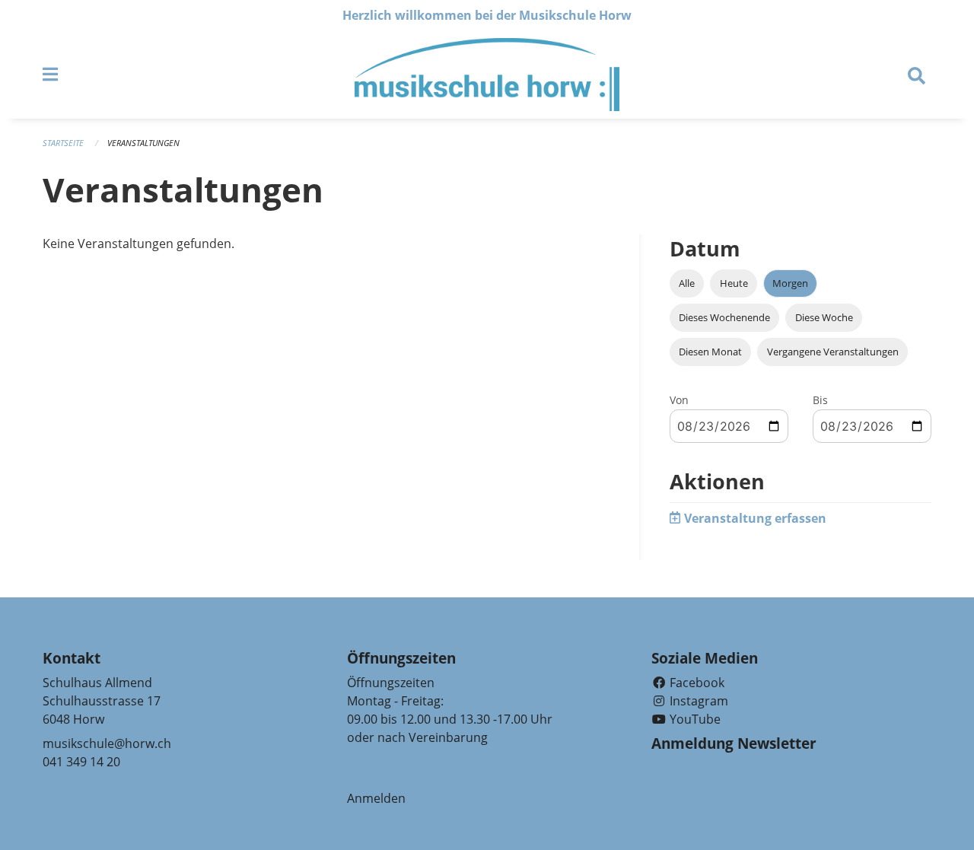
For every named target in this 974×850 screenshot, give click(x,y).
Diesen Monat (710, 351)
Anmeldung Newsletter (733, 743)
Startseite (63, 142)
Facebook (695, 682)
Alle (687, 283)
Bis (820, 400)
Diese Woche (824, 317)
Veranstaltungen (143, 142)
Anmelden (376, 798)
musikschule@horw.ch (107, 743)
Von (679, 400)
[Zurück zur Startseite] (487, 74)
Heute (734, 283)
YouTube (694, 719)
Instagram (697, 700)
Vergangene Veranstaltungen (833, 351)
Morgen (790, 283)
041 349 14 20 (81, 761)
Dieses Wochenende (724, 317)
